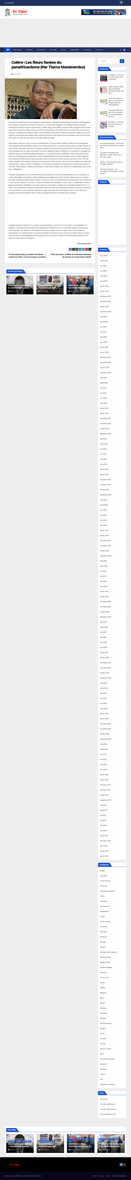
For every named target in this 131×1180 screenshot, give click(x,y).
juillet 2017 (104, 810)
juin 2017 (103, 815)
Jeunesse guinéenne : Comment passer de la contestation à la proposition (112, 145)
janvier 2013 (104, 856)
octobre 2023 (104, 428)
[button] (121, 50)
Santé (102, 1033)
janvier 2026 (104, 291)
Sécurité (103, 1038)
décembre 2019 (105, 663)
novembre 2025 (105, 301)
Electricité (103, 937)
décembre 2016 (105, 841)
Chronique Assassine (107, 891)
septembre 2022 (105, 495)
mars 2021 (103, 586)
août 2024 (103, 378)
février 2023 (104, 469)
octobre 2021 (104, 551)
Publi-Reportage (106, 1023)
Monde (102, 1003)
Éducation (103, 932)
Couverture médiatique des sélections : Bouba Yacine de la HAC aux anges (111, 155)
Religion (103, 1028)
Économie (41, 50)
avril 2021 (103, 581)
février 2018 (104, 774)
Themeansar (37, 1176)
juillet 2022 (104, 505)
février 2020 (104, 652)
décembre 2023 (105, 418)
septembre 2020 (105, 617)
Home (95, 1176)
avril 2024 (103, 398)
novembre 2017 (105, 790)
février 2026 (104, 286)
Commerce (104, 901)
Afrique (102, 871)
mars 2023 (103, 464)
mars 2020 (103, 647)
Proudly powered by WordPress (14, 1176)
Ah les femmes (105, 881)
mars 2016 (103, 846)
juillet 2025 (104, 322)
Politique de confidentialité (119, 1176)
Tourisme (103, 1064)
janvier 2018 (104, 780)
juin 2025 (103, 327)
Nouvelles (103, 1013)
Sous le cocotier (105, 1049)
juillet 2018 (104, 749)
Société (29, 50)
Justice (102, 982)
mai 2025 (103, 332)
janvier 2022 (104, 535)
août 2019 (103, 683)
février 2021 (104, 591)
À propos (87, 50)
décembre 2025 (105, 296)
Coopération (104, 911)
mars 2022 (103, 525)
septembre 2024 (105, 372)
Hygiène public (105, 962)
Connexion (104, 1099)
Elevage (103, 942)
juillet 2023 (104, 444)
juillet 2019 (104, 688)
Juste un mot (104, 977)
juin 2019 (103, 693)
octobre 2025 (104, 306)
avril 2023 (103, 459)
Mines (102, 998)
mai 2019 (103, 698)
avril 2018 (103, 764)
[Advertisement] (65, 32)
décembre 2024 (105, 357)
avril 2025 (103, 337)
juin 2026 (103, 266)
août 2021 (103, 561)
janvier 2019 (104, 719)
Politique (17, 50)
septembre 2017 (105, 800)
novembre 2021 (105, 546)
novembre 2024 (105, 362)
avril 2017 (103, 825)
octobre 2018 (104, 734)
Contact (100, 50)
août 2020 (103, 622)
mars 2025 (103, 342)
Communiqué (104, 906)
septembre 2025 (105, 311)
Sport (63, 50)
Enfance (103, 947)
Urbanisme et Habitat (107, 1084)
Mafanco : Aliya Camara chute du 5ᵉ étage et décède (79, 287)
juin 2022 (103, 510)
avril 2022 (103, 520)
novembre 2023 (105, 423)
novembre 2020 (105, 607)
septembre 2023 (105, 434)
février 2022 (104, 530)
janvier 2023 (104, 474)
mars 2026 (103, 281)
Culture (53, 50)
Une (101, 1079)
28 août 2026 (44, 1149)
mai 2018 (103, 759)
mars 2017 (103, 830)
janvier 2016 (104, 851)
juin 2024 (103, 388)
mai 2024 (103, 393)
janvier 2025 (104, 352)
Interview (103, 972)
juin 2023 (103, 449)
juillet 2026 (104, 261)
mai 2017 (103, 820)
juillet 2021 (104, 566)
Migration (103, 993)
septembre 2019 (105, 678)
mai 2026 (103, 271)
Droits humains (105, 921)
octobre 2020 (104, 612)
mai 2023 (103, 454)
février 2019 (104, 713)
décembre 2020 (105, 601)
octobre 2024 (104, 367)
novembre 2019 (105, 668)
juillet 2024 (104, 383)
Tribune (102, 1074)
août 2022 (103, 500)
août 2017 (103, 805)
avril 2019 (103, 703)
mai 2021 (103, 576)
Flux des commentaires (108, 1109)
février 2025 (104, 347)
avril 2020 (103, 642)
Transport (103, 1069)
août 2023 (103, 439)
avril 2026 (103, 276)
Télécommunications (107, 1059)
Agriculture (104, 876)
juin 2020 (103, 632)
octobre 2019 (104, 673)
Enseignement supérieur (108, 952)
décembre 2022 (105, 479)
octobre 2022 (104, 490)
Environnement (105, 957)
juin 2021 (103, 571)
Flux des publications (107, 1104)
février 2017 (104, 836)
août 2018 (103, 744)
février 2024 (104, 408)
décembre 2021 (105, 540)
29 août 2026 (14, 1149)
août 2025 (103, 317)
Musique (103, 1008)
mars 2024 (103, 403)
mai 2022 (103, 515)
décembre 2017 (105, 785)
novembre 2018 (105, 729)
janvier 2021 (104, 596)
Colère (102, 896)
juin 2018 (103, 754)
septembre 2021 (105, 556)
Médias (102, 988)
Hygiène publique (106, 967)
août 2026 (103, 255)
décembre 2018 (105, 724)
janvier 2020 (104, 657)
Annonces (74, 50)
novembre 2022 (105, 484)
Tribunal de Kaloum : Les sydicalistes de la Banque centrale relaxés (112, 171)
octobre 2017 (104, 795)
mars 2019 (103, 708)
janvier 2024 (104, 413)
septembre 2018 (105, 739)
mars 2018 (103, 769)
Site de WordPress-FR (108, 1114)
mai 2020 (103, 637)
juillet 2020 (104, 627)
